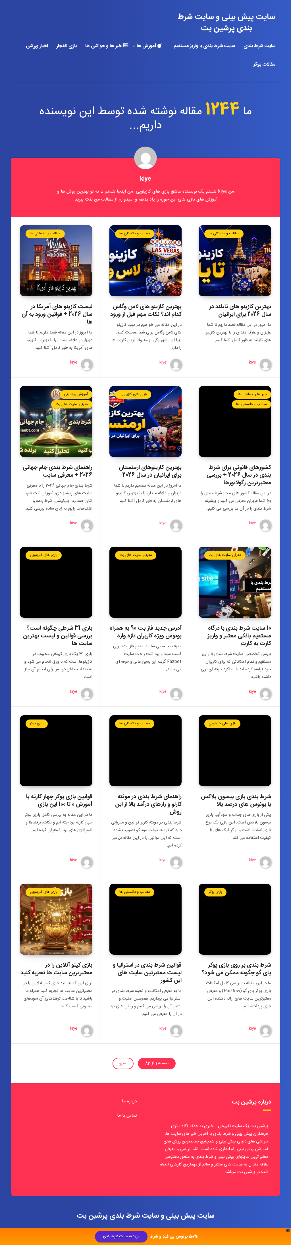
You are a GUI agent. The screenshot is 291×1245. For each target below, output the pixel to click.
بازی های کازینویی (133, 394)
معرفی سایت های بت (71, 404)
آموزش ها (147, 46)
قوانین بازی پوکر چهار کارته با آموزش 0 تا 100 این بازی (59, 800)
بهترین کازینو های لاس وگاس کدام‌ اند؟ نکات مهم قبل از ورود (146, 310)
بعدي (123, 1063)
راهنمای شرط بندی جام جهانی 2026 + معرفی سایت (57, 471)
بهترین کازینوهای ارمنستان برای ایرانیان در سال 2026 (150, 471)
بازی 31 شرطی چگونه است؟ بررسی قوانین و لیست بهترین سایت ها (57, 635)
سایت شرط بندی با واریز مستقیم (204, 46)
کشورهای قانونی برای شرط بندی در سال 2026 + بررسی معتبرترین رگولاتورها (239, 475)
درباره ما (129, 1101)
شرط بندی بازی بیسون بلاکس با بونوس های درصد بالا (236, 800)
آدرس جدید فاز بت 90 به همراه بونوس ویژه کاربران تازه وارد (146, 632)
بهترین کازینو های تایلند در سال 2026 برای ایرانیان (240, 310)
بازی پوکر (36, 723)
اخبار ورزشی (37, 46)
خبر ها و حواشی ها (104, 46)
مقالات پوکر (264, 64)
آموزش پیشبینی (76, 394)
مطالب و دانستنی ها (224, 233)
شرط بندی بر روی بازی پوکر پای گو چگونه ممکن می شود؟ (236, 968)
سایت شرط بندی (259, 46)
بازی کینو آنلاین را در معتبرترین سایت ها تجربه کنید (56, 968)
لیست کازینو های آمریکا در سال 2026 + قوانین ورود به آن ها (57, 314)
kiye (145, 179)
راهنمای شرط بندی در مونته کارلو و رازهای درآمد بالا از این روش (148, 804)
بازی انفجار (67, 46)
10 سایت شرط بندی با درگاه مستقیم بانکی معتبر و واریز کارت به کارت (239, 635)
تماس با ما (127, 1115)
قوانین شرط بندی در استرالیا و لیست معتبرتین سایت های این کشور (147, 972)
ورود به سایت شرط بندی (121, 1236)
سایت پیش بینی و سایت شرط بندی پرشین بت (226, 22)
